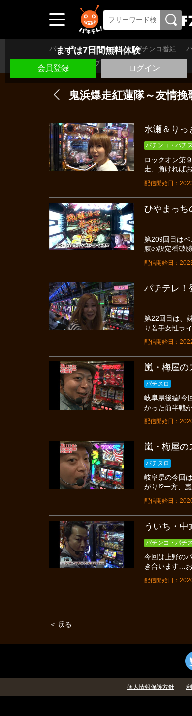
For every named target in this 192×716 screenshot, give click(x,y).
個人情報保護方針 (150, 687)
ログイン (144, 68)
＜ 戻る (60, 624)
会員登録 (53, 68)
